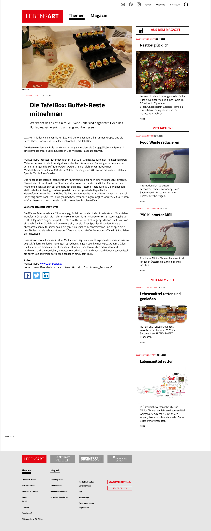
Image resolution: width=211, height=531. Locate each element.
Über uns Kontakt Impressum (86, 505)
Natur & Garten (28, 485)
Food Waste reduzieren (159, 142)
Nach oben (9, 437)
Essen (24, 497)
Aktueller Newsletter (59, 497)
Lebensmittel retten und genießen (160, 296)
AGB (80, 491)
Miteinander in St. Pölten (32, 519)
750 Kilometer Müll (156, 215)
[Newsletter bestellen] (123, 4)
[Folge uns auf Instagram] (139, 4)
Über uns (160, 4)
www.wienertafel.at (51, 264)
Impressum (174, 4)
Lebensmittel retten (156, 361)
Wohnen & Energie (30, 491)
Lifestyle (25, 507)
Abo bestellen (56, 485)
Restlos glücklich (154, 45)
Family (25, 501)
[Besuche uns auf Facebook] (131, 4)
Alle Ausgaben (56, 479)
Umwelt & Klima (29, 479)
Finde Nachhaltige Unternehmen (86, 483)
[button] (77, 16)
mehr (142, 119)
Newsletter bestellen (59, 491)
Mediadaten (84, 497)
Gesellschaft (27, 513)
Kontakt (148, 4)
